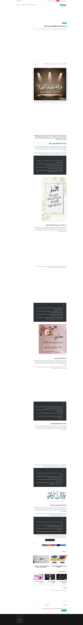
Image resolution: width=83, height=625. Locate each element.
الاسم (66, 601)
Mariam (63, 63)
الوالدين (57, 360)
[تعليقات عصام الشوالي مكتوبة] (50, 577)
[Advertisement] (50, 15)
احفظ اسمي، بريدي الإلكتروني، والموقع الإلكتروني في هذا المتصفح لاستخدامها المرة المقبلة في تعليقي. (54, 608)
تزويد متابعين (20, 621)
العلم (53, 427)
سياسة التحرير (23, 4)
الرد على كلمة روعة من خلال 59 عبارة (38, 582)
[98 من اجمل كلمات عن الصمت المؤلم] (61, 577)
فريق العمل (18, 4)
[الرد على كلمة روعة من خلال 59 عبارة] (38, 577)
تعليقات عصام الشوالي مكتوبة (51, 582)
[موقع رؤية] (63, 5)
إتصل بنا (27, 4)
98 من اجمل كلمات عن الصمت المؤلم (62, 582)
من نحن (36, 4)
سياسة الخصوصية (31, 4)
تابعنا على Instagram (50, 539)
